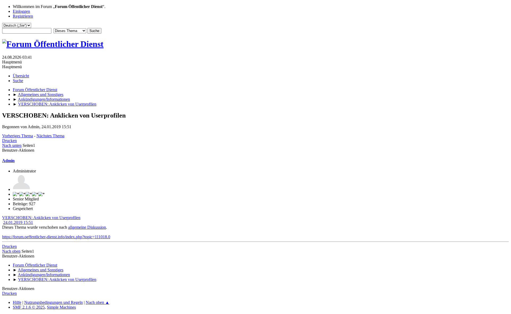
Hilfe (17, 302)
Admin (8, 160)
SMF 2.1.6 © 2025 (29, 307)
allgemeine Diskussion (87, 227)
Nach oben (11, 251)
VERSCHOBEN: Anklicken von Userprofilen (41, 217)
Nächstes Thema (50, 136)
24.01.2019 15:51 (18, 222)
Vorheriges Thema (17, 136)
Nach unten (12, 145)
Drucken (9, 140)
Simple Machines (61, 307)
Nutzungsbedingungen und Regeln (53, 302)
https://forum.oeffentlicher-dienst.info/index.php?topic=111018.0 (56, 237)
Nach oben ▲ (97, 302)
